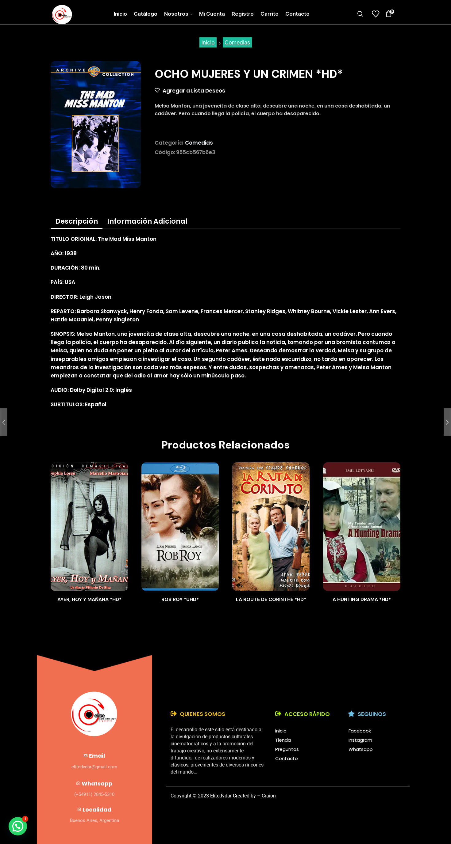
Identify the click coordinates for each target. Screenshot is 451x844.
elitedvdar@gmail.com (94, 767)
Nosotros (176, 14)
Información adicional (147, 221)
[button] (18, 826)
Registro (243, 14)
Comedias (237, 42)
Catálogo (145, 14)
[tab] (76, 221)
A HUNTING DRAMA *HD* (362, 599)
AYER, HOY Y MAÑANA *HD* (89, 599)
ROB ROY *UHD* (180, 599)
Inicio (120, 14)
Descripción (76, 221)
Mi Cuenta (212, 14)
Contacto (297, 14)
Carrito (269, 14)
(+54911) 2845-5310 (94, 794)
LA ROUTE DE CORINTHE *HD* (271, 599)
